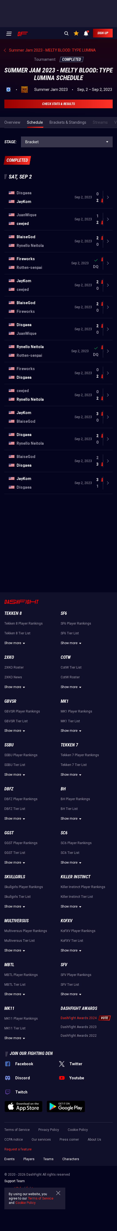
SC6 (64, 832)
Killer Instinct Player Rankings (83, 887)
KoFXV (66, 920)
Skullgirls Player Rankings (23, 887)
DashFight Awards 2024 (79, 1018)
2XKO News (13, 677)
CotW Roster (70, 677)
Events (9, 1159)
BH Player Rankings (75, 799)
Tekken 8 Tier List (17, 633)
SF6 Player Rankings (76, 623)
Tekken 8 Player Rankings (23, 623)
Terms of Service (17, 1130)
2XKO (9, 657)
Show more (12, 643)
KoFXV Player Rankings (78, 931)
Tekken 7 (69, 744)
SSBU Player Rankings (21, 755)
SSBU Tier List (14, 765)
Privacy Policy (48, 1130)
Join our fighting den (31, 1053)
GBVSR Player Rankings (22, 711)
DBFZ (8, 788)
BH (63, 788)
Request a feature (18, 1149)
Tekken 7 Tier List (74, 765)
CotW (66, 657)
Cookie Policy (78, 1130)
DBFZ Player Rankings (21, 799)
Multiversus (16, 920)
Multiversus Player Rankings (25, 931)
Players (29, 1159)
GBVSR (10, 701)
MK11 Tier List (15, 1028)
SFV (64, 964)
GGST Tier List (14, 853)
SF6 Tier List (70, 633)
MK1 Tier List (70, 721)
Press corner (69, 1139)
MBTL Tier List (15, 985)
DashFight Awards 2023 (79, 1027)
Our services (41, 1139)
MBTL (9, 964)
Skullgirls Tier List (17, 897)
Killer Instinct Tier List (77, 897)
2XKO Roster (14, 667)
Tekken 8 (13, 613)
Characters (70, 1159)
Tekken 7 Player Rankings (80, 755)
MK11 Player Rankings (21, 1018)
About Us (94, 1139)
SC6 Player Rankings (76, 843)
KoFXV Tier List (72, 941)
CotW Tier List (71, 667)
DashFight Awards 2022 (79, 1036)
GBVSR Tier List (16, 721)
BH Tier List (69, 809)
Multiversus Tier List (19, 941)
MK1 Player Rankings (76, 711)
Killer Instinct (75, 876)
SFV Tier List (70, 985)
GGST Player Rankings (21, 843)
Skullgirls (14, 876)
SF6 (64, 613)
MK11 (9, 1008)
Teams (48, 1159)
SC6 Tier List (70, 853)
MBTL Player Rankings (21, 975)
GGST (9, 832)
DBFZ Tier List (14, 809)
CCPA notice (13, 1139)
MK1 (65, 701)
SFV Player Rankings (76, 975)
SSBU (9, 744)
